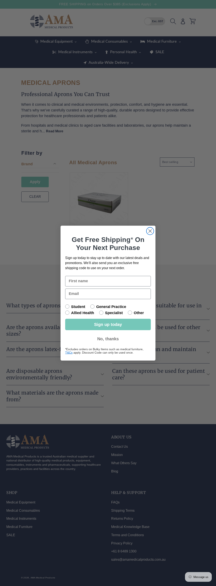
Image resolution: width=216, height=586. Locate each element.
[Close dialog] (150, 231)
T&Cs (69, 352)
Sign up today (108, 324)
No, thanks (108, 338)
